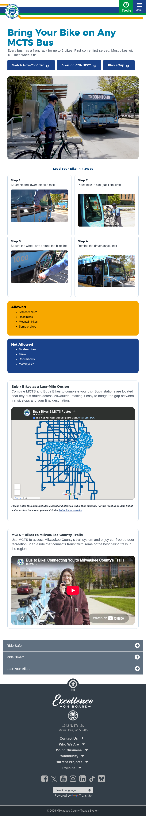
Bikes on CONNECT (76, 65)
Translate (85, 795)
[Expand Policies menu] (80, 767)
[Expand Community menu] (83, 755)
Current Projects (69, 762)
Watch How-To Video (28, 65)
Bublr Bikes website (70, 510)
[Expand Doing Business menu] (86, 750)
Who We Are (69, 744)
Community (69, 756)
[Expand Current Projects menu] (87, 761)
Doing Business (69, 750)
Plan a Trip (116, 65)
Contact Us (69, 738)
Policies (68, 768)
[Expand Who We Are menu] (83, 744)
